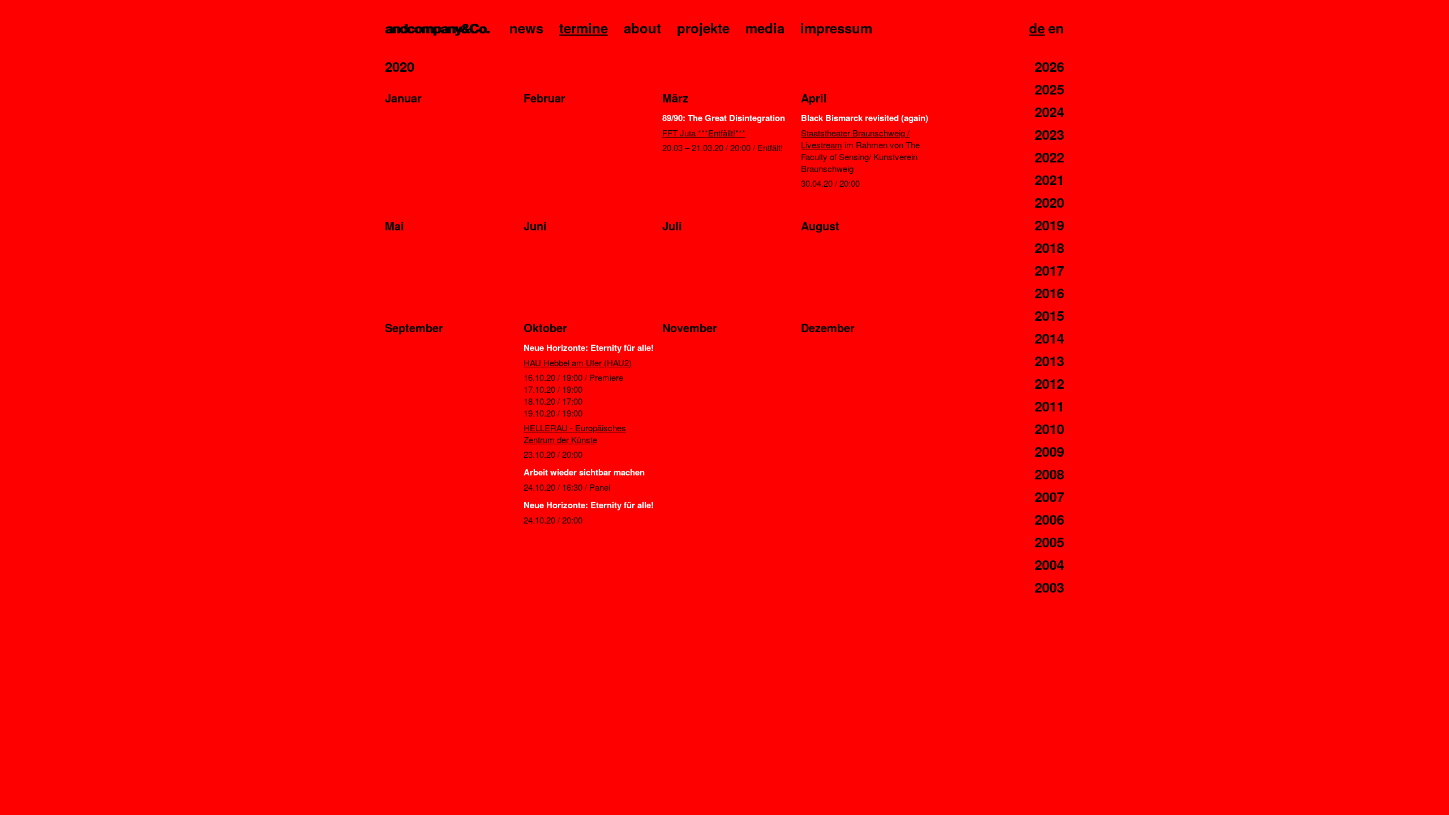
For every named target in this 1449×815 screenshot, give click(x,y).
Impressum (836, 27)
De (1037, 27)
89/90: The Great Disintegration (723, 117)
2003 (1049, 587)
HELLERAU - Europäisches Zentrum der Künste (575, 433)
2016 (1049, 292)
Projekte (703, 27)
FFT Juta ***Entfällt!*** (703, 133)
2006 (1049, 519)
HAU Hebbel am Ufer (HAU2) (578, 362)
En (1056, 27)
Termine (583, 27)
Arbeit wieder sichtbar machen (584, 472)
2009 (1049, 451)
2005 (1049, 541)
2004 (1049, 564)
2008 (1049, 473)
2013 (1049, 360)
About (642, 27)
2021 (1049, 179)
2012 (1049, 383)
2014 (1049, 338)
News (526, 27)
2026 (1049, 66)
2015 (1049, 315)
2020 (1049, 202)
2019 (1049, 224)
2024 (1049, 111)
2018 (1049, 247)
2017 (1049, 270)
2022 (1049, 156)
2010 (1049, 428)
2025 (1049, 88)
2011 (1049, 405)
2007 (1049, 496)
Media (764, 27)
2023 (1049, 134)
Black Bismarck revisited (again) (864, 117)
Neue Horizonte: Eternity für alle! (589, 347)
